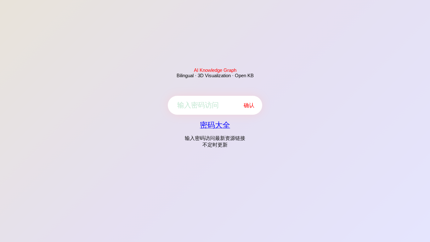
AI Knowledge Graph (215, 70)
